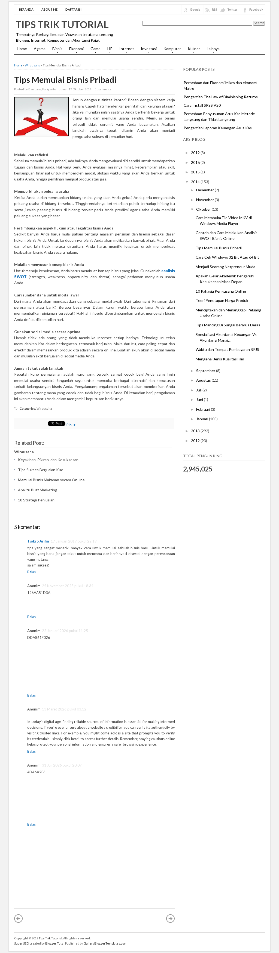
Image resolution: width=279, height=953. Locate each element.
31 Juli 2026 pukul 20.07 (62, 765)
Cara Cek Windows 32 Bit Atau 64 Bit (227, 257)
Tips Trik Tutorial (62, 24)
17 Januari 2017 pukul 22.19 (74, 541)
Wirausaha (32, 65)
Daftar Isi (73, 9)
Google (195, 9)
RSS (214, 9)
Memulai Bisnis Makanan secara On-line (51, 479)
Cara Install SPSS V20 (202, 105)
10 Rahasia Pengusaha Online (221, 291)
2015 (196, 172)
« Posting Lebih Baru (18, 918)
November (205, 199)
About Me (49, 9)
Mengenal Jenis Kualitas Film (220, 359)
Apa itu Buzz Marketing (37, 490)
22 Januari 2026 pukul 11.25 (65, 631)
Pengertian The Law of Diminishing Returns (221, 96)
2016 (196, 162)
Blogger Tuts (54, 943)
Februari (203, 409)
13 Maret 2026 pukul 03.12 (64, 709)
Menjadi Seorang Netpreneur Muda (225, 266)
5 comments (103, 89)
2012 (196, 440)
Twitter (232, 9)
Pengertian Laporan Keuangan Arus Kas (218, 127)
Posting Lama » (170, 918)
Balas (31, 572)
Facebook (256, 9)
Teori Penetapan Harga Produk (222, 300)
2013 (196, 430)
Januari (202, 418)
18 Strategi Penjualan (36, 500)
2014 (196, 181)
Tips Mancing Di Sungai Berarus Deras (228, 325)
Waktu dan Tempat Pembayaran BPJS (227, 349)
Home (22, 48)
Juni (200, 399)
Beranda (26, 9)
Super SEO (21, 943)
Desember (205, 190)
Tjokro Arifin (38, 541)
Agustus (204, 380)
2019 (196, 152)
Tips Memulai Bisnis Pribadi (65, 79)
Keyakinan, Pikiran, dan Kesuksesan (48, 459)
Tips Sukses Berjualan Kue (40, 469)
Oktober (204, 209)
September (206, 370)
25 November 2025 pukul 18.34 (67, 586)
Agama (40, 48)
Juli (199, 390)
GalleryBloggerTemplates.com (105, 943)
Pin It (70, 424)
